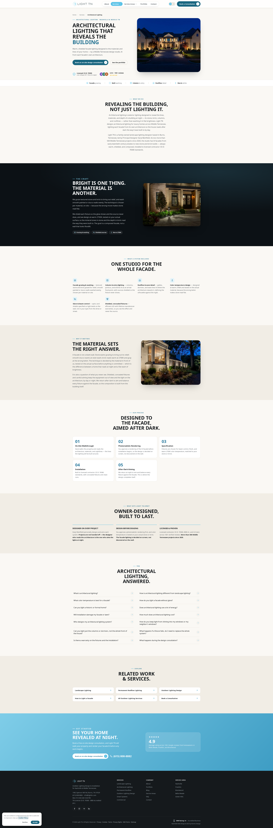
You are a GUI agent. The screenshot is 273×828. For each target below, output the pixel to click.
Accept (35, 822)
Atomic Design (195, 824)
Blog (147, 790)
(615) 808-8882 (78, 795)
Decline (25, 822)
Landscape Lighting (83, 690)
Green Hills (179, 797)
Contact (154, 4)
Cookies (104, 822)
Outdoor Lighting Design (171, 690)
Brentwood (179, 790)
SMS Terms (126, 822)
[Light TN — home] (82, 4)
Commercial (121, 800)
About (106, 4)
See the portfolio (118, 62)
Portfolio (143, 4)
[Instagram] (79, 809)
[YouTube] (84, 809)
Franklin (178, 787)
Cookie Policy (23, 818)
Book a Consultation (187, 4)
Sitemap (133, 822)
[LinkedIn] (89, 809)
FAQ (147, 797)
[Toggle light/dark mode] (172, 4)
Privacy (99, 822)
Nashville (178, 784)
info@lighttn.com (90, 795)
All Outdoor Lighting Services (130, 698)
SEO (188, 824)
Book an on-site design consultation (89, 62)
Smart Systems (122, 797)
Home (74, 15)
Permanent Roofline (124, 790)
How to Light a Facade (84, 698)
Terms (110, 822)
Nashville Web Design (178, 824)
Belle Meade (179, 793)
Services (116, 4)
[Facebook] (74, 809)
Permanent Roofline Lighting (130, 690)
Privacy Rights (117, 822)
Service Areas (129, 4)
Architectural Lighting (125, 787)
